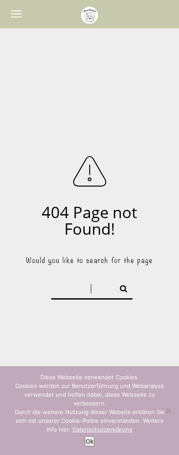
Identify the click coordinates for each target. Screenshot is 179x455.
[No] (168, 410)
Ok (90, 441)
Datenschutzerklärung (103, 429)
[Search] (120, 287)
